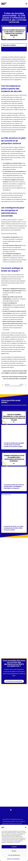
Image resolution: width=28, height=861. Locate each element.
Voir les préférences (14, 855)
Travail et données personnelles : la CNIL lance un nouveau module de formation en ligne (14, 444)
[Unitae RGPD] (4, 4)
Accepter (14, 847)
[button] (25, 827)
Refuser (14, 851)
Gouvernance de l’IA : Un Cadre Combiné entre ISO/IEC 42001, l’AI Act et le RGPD (13, 528)
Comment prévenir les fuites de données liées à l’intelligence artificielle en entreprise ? (14, 486)
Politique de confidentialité (13, 858)
